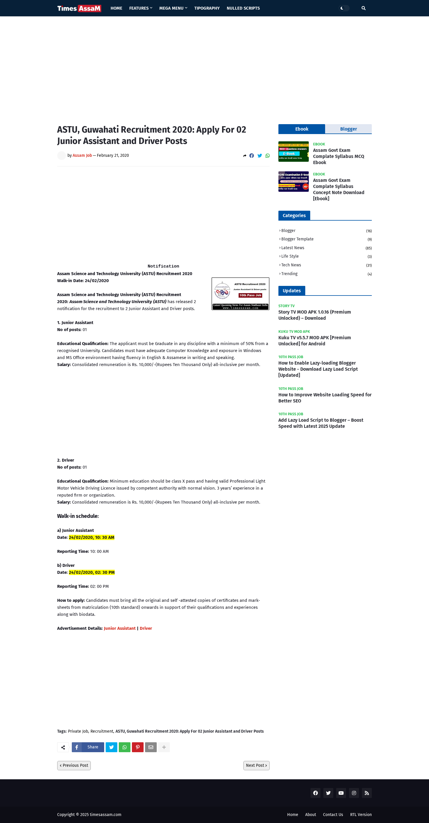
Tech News (326, 265)
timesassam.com (105, 814)
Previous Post (75, 765)
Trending (326, 273)
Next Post (255, 765)
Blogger (326, 230)
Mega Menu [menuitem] (171, 8)
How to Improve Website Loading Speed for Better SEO (325, 398)
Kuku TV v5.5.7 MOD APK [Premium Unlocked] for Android (314, 341)
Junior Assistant (120, 628)
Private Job (78, 731)
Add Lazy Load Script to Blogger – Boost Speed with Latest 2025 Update (320, 423)
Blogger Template (326, 239)
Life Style (326, 256)
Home (292, 814)
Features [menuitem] (139, 8)
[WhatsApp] (268, 155)
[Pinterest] (138, 747)
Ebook (301, 129)
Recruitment (101, 731)
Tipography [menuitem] (207, 8)
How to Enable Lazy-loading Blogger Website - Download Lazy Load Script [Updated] (318, 369)
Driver (146, 628)
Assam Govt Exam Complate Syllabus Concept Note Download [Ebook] (339, 189)
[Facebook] (251, 155)
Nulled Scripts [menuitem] (243, 8)
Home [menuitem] (116, 8)
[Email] (151, 747)
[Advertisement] (214, 66)
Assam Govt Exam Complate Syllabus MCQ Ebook (338, 156)
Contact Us (333, 814)
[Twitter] (259, 155)
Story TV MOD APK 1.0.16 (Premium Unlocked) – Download (314, 315)
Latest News (326, 247)
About (310, 814)
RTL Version (361, 814)
